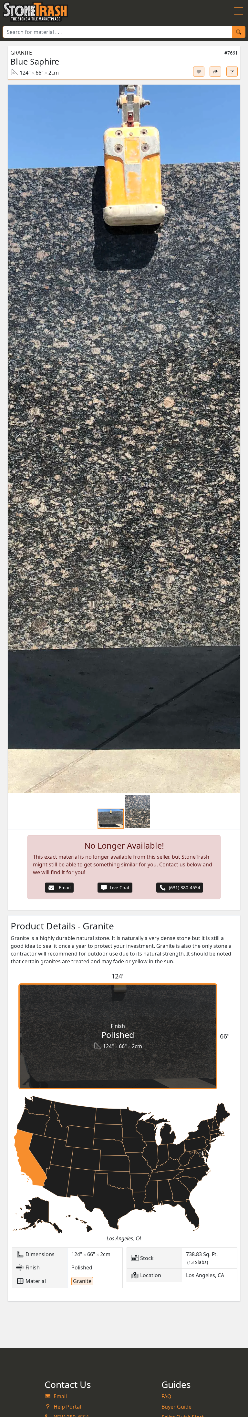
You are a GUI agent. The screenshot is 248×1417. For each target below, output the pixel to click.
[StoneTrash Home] (35, 11)
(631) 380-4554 (184, 887)
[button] (124, 439)
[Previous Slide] (18, 439)
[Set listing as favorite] (199, 72)
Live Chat (119, 887)
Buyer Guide (176, 1406)
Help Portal (67, 1406)
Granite (21, 52)
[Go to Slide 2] (137, 811)
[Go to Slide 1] (111, 819)
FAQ (166, 1396)
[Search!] (238, 32)
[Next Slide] (229, 439)
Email (64, 887)
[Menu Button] (238, 11)
